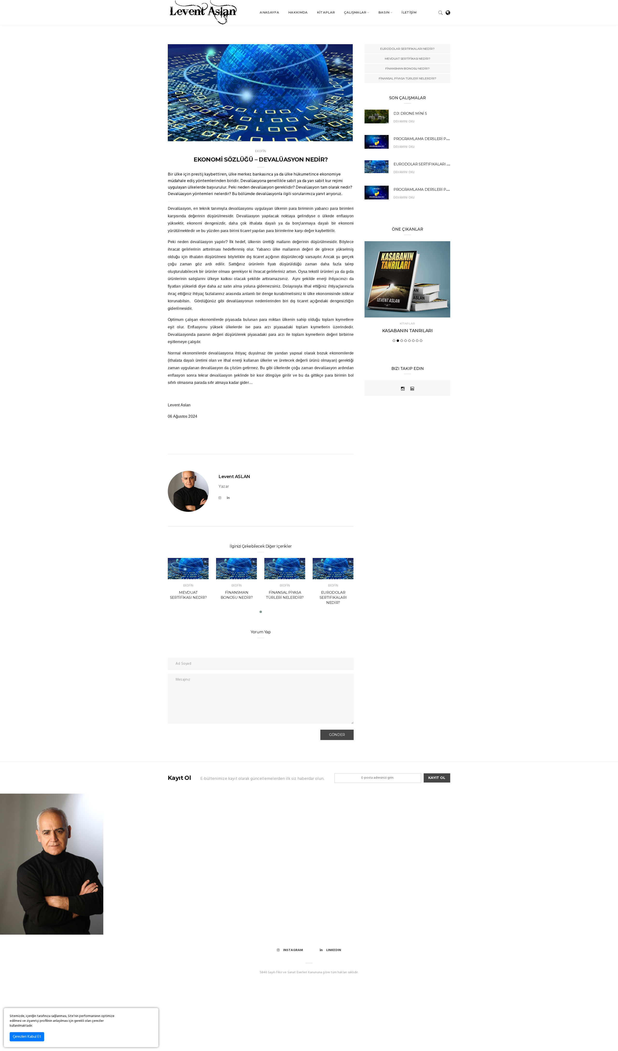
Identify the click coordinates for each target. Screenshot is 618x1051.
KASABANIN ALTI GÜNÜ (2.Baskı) (407, 330)
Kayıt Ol (436, 778)
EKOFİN (260, 151)
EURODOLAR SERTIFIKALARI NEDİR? (284, 597)
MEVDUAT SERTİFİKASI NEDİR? (407, 58)
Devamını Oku (403, 121)
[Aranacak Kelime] (440, 12)
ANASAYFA (269, 12)
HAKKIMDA (298, 12)
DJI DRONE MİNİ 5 (410, 113)
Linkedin (333, 950)
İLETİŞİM (408, 12)
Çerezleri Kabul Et (27, 1037)
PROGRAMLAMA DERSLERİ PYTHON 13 (428, 138)
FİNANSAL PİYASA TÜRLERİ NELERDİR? (407, 78)
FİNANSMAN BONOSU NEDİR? (407, 68)
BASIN (384, 12)
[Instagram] (219, 498)
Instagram (293, 950)
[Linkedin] (228, 498)
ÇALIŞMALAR (355, 12)
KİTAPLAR (326, 12)
